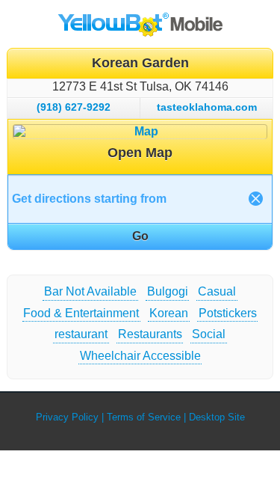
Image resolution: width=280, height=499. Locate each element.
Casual (217, 291)
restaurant (81, 334)
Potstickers (228, 313)
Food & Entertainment (81, 313)
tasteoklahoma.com (207, 107)
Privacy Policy (67, 417)
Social (208, 334)
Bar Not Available (90, 291)
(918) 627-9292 (74, 107)
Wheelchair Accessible (140, 355)
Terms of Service (144, 417)
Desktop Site (217, 417)
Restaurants (150, 334)
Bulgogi (167, 291)
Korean (168, 313)
